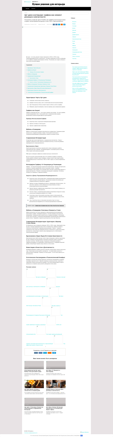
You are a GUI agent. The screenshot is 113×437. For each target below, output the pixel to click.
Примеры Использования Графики (37, 72)
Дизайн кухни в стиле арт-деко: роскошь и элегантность (55, 390)
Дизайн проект (75, 34)
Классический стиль (76, 39)
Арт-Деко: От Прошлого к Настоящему (53, 371)
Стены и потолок (76, 56)
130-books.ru (35, 1)
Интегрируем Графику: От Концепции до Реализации (39, 80)
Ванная (73, 23)
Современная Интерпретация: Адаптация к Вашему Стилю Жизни (41, 86)
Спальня (74, 54)
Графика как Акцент (31, 70)
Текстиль (74, 58)
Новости (33, 8)
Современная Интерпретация (33, 76)
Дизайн (74, 32)
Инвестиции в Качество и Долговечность (36, 90)
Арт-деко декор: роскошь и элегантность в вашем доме (32, 390)
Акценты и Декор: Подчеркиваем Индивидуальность (41, 82)
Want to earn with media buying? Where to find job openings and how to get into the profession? (80, 73)
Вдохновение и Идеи (34, 78)
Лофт (73, 43)
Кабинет (74, 36)
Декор (73, 28)
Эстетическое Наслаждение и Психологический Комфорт (40, 92)
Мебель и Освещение (32, 74)
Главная (27, 8)
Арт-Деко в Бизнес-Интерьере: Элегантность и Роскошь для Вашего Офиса (54, 408)
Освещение (75, 49)
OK (81, 435)
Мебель (74, 45)
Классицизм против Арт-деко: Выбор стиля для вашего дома (32, 371)
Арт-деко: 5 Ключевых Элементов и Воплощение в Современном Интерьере (33, 408)
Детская (74, 30)
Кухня (73, 41)
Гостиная (74, 26)
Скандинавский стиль (77, 52)
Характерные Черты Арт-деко (34, 67)
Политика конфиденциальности (30, 432)
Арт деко (43, 24)
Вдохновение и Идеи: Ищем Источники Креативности (39, 88)
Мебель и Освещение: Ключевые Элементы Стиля (38, 84)
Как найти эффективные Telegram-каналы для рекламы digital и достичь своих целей (80, 85)
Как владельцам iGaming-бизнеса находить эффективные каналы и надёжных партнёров (79, 68)
